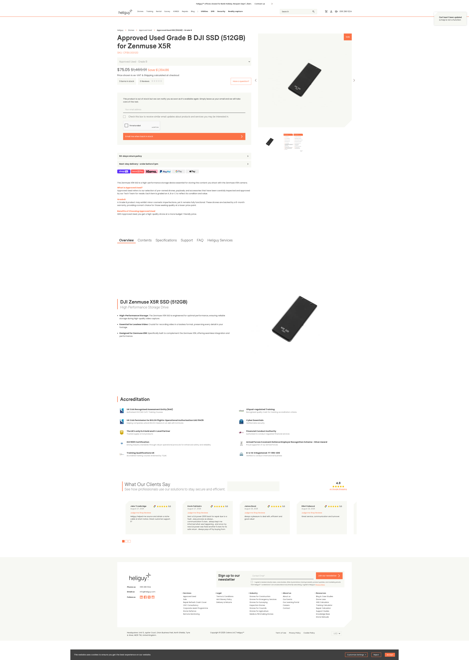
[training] (336, 11)
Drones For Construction (260, 596)
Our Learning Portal (291, 602)
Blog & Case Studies (324, 596)
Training (149, 11)
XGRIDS (176, 11)
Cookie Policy (309, 633)
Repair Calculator (323, 608)
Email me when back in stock (139, 136)
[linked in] (141, 597)
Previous (256, 80)
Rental (158, 11)
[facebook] (145, 597)
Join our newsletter (327, 575)
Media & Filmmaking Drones (261, 614)
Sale (185, 599)
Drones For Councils (258, 608)
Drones (140, 11)
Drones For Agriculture (259, 611)
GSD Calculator (322, 602)
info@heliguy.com (147, 592)
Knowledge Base (323, 614)
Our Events (287, 599)
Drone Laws (321, 599)
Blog (193, 11)
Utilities (204, 11)
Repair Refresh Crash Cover (195, 602)
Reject (376, 655)
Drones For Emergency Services (263, 599)
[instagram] (153, 597)
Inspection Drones (257, 605)
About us (286, 596)
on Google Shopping (338, 489)
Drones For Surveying (258, 602)
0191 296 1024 (346, 11)
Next (354, 80)
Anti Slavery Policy (224, 599)
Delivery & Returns (224, 602)
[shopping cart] (326, 11)
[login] (331, 11)
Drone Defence (189, 611)
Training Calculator (324, 605)
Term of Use (281, 633)
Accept (390, 655)
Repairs (185, 11)
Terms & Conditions (224, 596)
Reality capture (235, 11)
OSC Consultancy (190, 605)
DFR (212, 11)
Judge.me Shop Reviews (140, 513)
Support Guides (322, 611)
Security (221, 11)
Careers (286, 605)
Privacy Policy (320, 585)
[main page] (125, 11)
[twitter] (149, 597)
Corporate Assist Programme (195, 608)
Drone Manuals (322, 617)
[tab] (126, 240)
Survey (167, 11)
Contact (286, 608)
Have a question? (241, 81)
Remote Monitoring (191, 614)
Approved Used (189, 596)
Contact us (260, 4)
